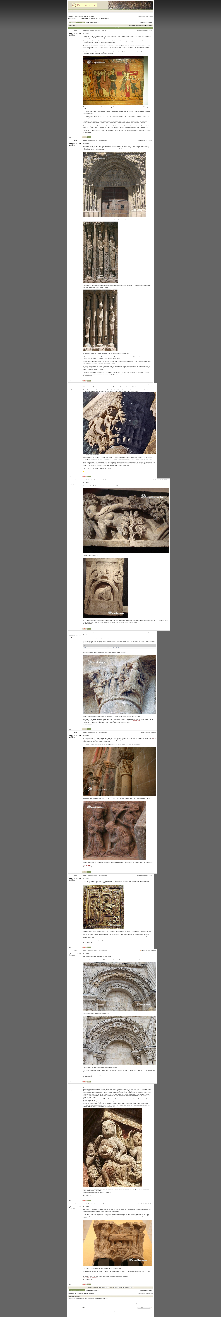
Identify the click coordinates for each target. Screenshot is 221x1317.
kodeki (116, 1312)
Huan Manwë (111, 1313)
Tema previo (131, 25)
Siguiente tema (149, 25)
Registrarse (142, 10)
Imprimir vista (72, 25)
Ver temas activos (83, 14)
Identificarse (148, 10)
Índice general (71, 16)
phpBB (104, 1311)
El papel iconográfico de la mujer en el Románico (88, 18)
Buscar (74, 10)
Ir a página (142, 22)
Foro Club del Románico (89, 16)
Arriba (70, 137)
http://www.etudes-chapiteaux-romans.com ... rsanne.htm (97, 1192)
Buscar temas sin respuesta (73, 14)
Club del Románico (79, 16)
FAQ (70, 10)
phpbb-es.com (119, 1313)
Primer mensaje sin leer (140, 25)
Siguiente (150, 22)
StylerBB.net (111, 1312)
